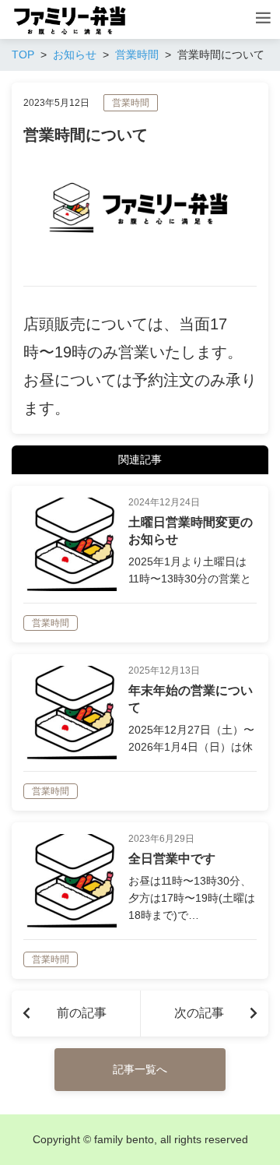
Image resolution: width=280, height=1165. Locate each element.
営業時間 (130, 102)
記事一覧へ (140, 1069)
